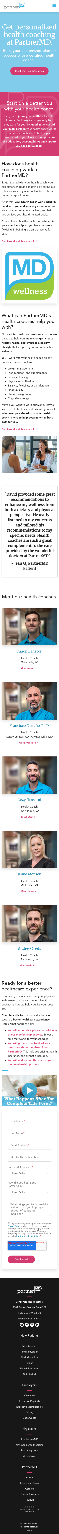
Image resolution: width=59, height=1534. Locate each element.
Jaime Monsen (29, 874)
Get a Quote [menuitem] (29, 1417)
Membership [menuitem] (29, 1346)
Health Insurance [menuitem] (29, 1368)
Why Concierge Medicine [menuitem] (29, 1444)
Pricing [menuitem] (29, 1362)
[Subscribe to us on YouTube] (22, 1325)
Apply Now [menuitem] (29, 1456)
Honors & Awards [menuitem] (29, 1494)
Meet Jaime (27, 891)
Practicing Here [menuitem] (29, 1450)
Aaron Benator (29, 651)
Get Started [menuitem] (29, 1374)
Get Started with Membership (18, 241)
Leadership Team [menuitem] (29, 1483)
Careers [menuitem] (29, 1488)
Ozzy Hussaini (29, 800)
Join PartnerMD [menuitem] (29, 1439)
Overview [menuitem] (29, 1395)
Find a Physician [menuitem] (29, 1351)
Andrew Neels (29, 948)
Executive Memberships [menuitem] (29, 1406)
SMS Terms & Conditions (28, 1236)
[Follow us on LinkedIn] (37, 1325)
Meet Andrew (27, 965)
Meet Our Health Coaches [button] (29, 70)
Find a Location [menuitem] (29, 1357)
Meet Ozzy (27, 816)
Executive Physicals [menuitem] (29, 1401)
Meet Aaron (27, 668)
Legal (29, 1530)
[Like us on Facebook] (27, 1325)
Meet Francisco (27, 742)
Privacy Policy (14, 1226)
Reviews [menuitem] (29, 1499)
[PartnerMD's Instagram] (32, 1325)
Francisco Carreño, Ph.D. (29, 726)
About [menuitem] (29, 1477)
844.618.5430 (33, 1318)
